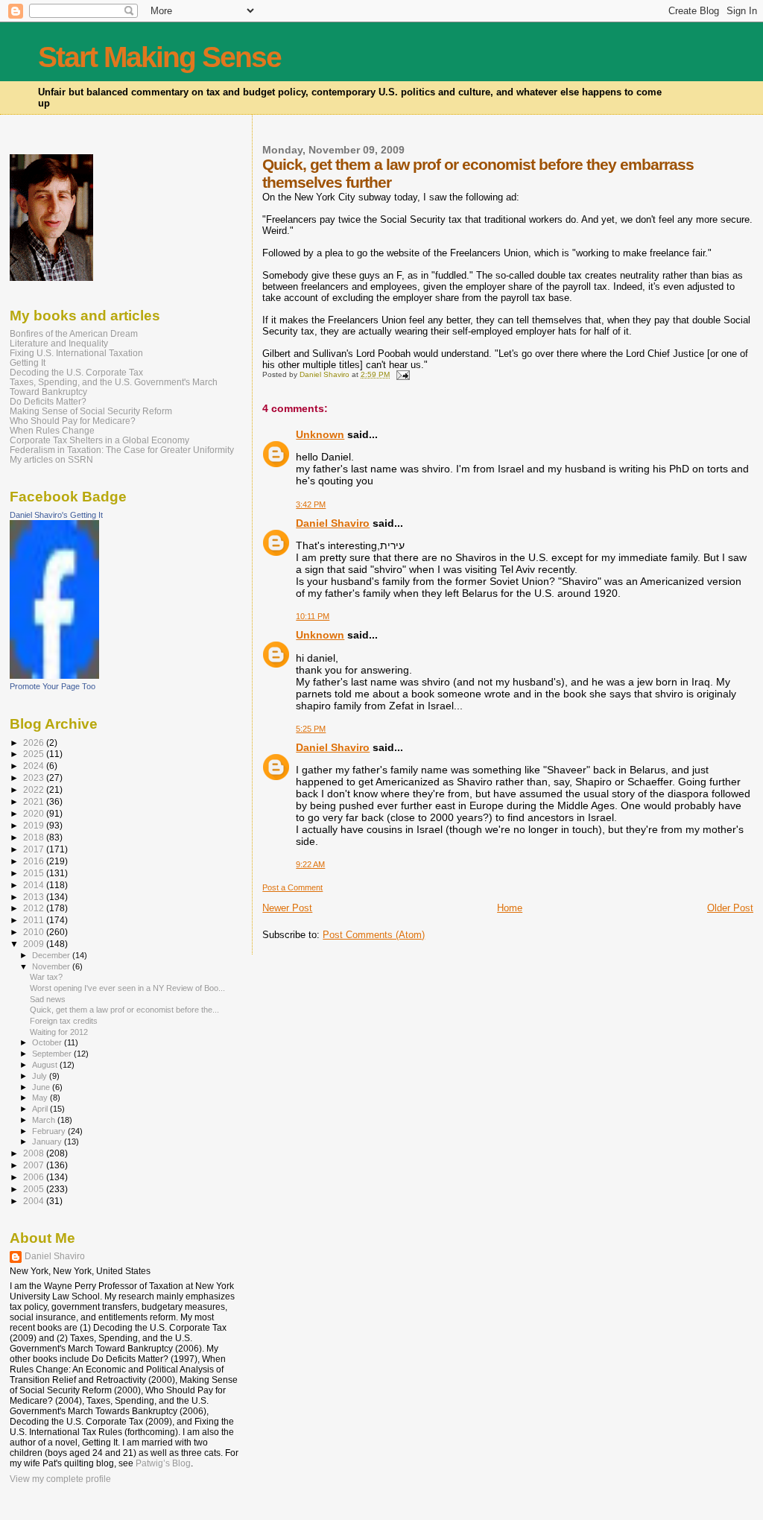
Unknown (320, 434)
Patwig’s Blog (163, 1463)
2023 (34, 777)
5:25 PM (311, 728)
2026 (34, 742)
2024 (34, 765)
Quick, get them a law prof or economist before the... (124, 1009)
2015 (34, 873)
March (44, 1119)
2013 (34, 897)
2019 (34, 825)
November (52, 966)
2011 (34, 920)
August (46, 1064)
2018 (34, 837)
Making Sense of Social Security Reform (91, 411)
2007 (34, 1165)
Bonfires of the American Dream (74, 333)
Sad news (48, 999)
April (41, 1108)
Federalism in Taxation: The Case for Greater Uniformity (122, 450)
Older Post (730, 907)
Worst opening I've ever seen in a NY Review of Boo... (127, 988)
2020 (34, 813)
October (48, 1042)
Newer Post (287, 907)
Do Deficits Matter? (48, 401)
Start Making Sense (159, 57)
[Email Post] (401, 374)
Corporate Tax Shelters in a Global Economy (99, 440)
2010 (34, 932)
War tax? (46, 976)
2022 (34, 789)
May (41, 1097)
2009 (34, 944)
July (40, 1075)
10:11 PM (312, 616)
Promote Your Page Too (52, 686)
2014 (34, 885)
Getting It (27, 362)
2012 (34, 908)
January (48, 1141)
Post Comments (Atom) (374, 934)
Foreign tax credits (64, 1020)
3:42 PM (311, 504)
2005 (34, 1189)
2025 (34, 754)
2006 (34, 1177)
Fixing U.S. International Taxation (76, 353)
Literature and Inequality (59, 343)
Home (509, 907)
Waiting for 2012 (59, 1031)
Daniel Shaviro (333, 523)
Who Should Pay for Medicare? (73, 420)
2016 (34, 861)
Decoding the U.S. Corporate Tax (76, 372)
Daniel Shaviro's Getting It (56, 514)
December (52, 955)
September (53, 1053)
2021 (34, 801)
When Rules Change (52, 430)
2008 (34, 1153)
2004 (34, 1201)
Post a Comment (292, 887)
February (50, 1131)
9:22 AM (310, 864)
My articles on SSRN (51, 459)
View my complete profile (60, 1479)
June (42, 1087)
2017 (34, 849)
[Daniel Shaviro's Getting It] (54, 676)
